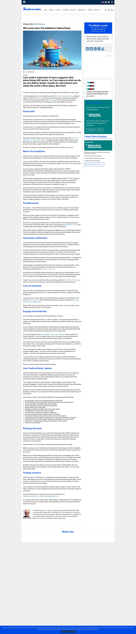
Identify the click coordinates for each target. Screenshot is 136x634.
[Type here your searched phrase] (106, 10)
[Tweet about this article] (24, 72)
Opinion (51, 10)
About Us (97, 10)
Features (66, 10)
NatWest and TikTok (70, 225)
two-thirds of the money (73, 280)
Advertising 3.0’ (34, 300)
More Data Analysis (93, 164)
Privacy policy (71, 631)
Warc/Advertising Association (64, 96)
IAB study (39, 98)
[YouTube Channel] (103, 49)
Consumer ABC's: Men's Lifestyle (92, 160)
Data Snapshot (94, 103)
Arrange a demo (95, 130)
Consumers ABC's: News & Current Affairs (94, 158)
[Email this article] (31, 72)
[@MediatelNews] (91, 49)
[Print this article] (33, 72)
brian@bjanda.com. (53, 496)
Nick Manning (39, 24)
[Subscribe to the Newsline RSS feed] (95, 49)
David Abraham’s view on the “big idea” (52, 334)
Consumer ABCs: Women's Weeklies (92, 156)
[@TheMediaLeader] (109, 10)
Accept (64, 631)
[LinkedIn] (112, 10)
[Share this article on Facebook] (28, 72)
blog (71, 467)
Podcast (58, 10)
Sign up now (98, 29)
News (45, 10)
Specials (73, 10)
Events (90, 10)
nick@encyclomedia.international (34, 496)
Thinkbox (52, 100)
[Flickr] (99, 49)
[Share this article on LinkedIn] (26, 72)
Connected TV (81, 10)
